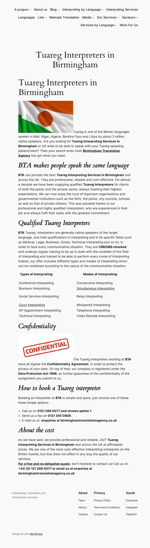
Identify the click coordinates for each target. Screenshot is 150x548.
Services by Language (97, 25)
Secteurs (128, 17)
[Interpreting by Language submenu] (102, 9)
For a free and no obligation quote (44, 464)
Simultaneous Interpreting (95, 288)
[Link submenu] (45, 17)
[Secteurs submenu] (137, 17)
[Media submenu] (93, 17)
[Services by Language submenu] (116, 25)
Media (86, 17)
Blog (53, 9)
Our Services (106, 17)
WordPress (36, 533)
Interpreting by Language (81, 9)
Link (41, 17)
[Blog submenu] (58, 9)
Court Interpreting (32, 305)
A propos (21, 9)
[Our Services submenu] (118, 17)
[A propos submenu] (30, 9)
